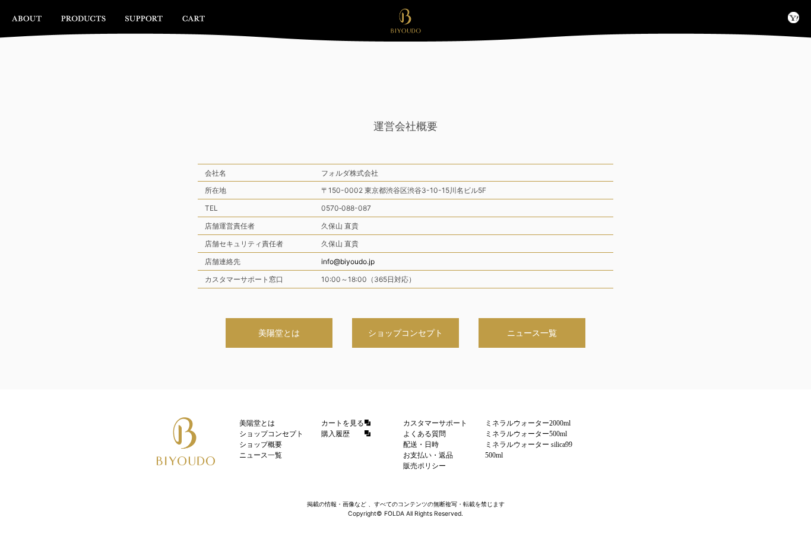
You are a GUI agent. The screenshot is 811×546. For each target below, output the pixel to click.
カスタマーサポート (435, 423)
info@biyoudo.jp (348, 261)
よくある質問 (424, 434)
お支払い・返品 (428, 455)
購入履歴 (335, 434)
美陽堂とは (279, 333)
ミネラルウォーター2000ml (528, 423)
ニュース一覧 (532, 333)
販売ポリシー (424, 466)
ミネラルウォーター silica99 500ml (528, 449)
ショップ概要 (260, 444)
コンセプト (405, 333)
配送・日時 (421, 444)
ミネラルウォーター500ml (526, 434)
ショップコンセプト (271, 434)
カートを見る (342, 423)
